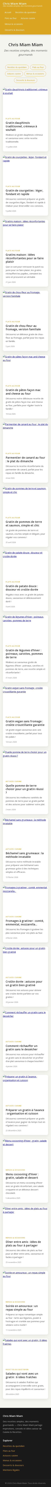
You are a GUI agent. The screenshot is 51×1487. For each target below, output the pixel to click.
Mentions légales (11, 1469)
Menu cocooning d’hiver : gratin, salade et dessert (22, 1176)
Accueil (8, 12)
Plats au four (11, 18)
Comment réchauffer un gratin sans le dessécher (22, 1047)
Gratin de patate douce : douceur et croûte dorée (22, 588)
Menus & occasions (14, 24)
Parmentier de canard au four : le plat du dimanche (25, 459)
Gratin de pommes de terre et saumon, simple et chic (24, 523)
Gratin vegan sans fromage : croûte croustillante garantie (25, 723)
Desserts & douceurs (14, 30)
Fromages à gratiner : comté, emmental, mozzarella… (25, 922)
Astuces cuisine (28, 18)
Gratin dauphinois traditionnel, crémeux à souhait (21, 126)
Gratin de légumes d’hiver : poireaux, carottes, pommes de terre (24, 653)
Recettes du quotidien (25, 12)
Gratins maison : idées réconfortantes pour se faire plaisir (25, 258)
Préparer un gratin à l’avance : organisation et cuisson (25, 1111)
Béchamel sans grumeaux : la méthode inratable (25, 855)
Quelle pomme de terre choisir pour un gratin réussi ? (24, 789)
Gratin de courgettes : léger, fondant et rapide (24, 192)
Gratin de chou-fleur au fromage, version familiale (23, 327)
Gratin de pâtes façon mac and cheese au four (23, 391)
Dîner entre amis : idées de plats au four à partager (23, 1243)
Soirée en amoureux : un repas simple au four (22, 1307)
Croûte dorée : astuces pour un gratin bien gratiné (24, 983)
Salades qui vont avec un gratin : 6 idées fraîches (22, 1375)
